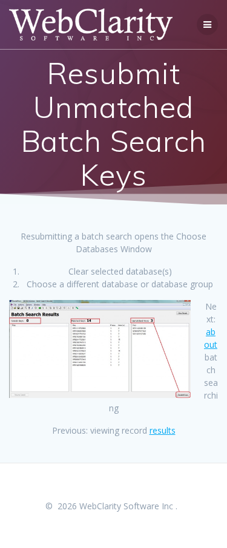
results (163, 430)
